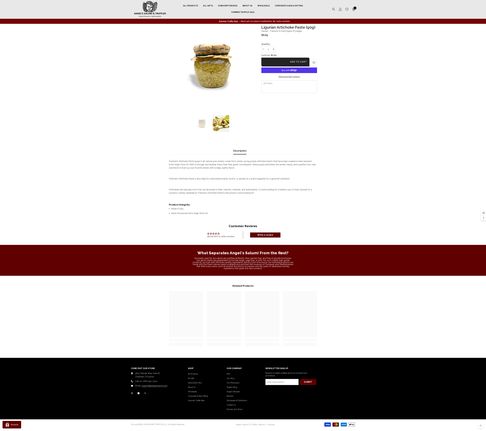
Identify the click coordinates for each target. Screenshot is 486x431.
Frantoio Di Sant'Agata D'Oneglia (286, 31)
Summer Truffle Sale (217, 21)
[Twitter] (145, 393)
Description (239, 150)
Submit (308, 382)
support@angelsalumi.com (154, 386)
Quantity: (265, 44)
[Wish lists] (346, 9)
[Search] (333, 9)
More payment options (289, 76)
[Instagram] (138, 393)
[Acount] (340, 9)
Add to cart (298, 61)
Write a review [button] (265, 235)
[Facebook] (132, 393)
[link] (314, 63)
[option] (243, 21)
